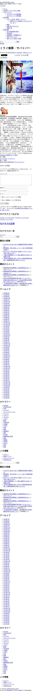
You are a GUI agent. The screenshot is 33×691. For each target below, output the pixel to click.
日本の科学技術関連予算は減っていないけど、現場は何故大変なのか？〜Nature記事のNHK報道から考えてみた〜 (17, 280)
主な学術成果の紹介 (13, 31)
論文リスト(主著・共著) (14, 38)
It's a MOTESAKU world (7, 2)
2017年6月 (6, 329)
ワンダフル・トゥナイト (7, 158)
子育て (5, 426)
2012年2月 (6, 392)
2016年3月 (6, 340)
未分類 (2, 43)
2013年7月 (6, 370)
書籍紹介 (6, 431)
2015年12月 (6, 343)
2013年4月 (6, 375)
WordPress (10, 690)
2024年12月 (6, 298)
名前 (2, 187)
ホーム (5, 9)
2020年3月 (6, 308)
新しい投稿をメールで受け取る (11, 200)
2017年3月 (6, 333)
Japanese (5, 405)
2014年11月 (6, 356)
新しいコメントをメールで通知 (11, 197)
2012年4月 (6, 390)
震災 (4, 447)
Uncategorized (7, 407)
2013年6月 (6, 371)
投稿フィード (7, 456)
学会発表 (9, 33)
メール (3, 190)
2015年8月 (6, 349)
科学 (4, 445)
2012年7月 (6, 389)
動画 (8, 24)
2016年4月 (6, 338)
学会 (4, 427)
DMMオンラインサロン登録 (11, 10)
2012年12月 (6, 382)
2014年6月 (6, 359)
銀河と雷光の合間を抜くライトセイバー (12, 162)
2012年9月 (6, 387)
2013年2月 (6, 378)
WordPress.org (7, 459)
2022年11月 (6, 301)
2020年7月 (6, 307)
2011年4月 (6, 397)
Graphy (20, 690)
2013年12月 (6, 366)
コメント (3, 174)
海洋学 (5, 441)
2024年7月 (6, 300)
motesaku (5, 273)
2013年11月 (6, 368)
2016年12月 (6, 335)
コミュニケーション (9, 412)
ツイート (2, 234)
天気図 (5, 424)
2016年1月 (6, 342)
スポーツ (6, 415)
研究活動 (6, 30)
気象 (4, 438)
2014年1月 (6, 364)
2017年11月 (6, 324)
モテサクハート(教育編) (14, 16)
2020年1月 (6, 310)
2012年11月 (6, 383)
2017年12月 (6, 322)
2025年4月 (6, 296)
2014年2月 (6, 363)
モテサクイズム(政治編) (14, 14)
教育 (4, 429)
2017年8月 (6, 326)
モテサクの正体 (7, 223)
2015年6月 (6, 352)
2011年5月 (6, 396)
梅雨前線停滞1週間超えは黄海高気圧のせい (16, 268)
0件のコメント (27, 52)
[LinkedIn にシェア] (27, 55)
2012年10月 (6, 385)
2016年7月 (6, 336)
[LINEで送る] (3, 57)
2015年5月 (6, 354)
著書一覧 (9, 28)
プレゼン (6, 417)
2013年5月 (6, 373)
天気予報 (6, 422)
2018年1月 (6, 321)
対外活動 (6, 17)
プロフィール (7, 12)
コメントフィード (8, 458)
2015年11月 (6, 345)
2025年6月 (6, 294)
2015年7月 (6, 350)
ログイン (6, 454)
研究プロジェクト (12, 36)
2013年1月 (6, 380)
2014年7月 (6, 357)
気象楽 (5, 440)
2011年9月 (6, 394)
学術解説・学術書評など (14, 35)
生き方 (5, 443)
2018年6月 (6, 317)
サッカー (6, 413)
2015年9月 (6, 347)
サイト (2, 194)
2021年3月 (6, 303)
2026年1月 (6, 293)
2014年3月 (6, 361)
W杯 (4, 408)
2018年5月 (6, 319)
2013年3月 (6, 376)
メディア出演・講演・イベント (16, 19)
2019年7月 (6, 312)
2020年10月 (6, 305)
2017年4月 (6, 331)
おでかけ (6, 410)
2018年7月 (6, 315)
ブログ (5, 419)
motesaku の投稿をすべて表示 (9, 155)
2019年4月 (6, 314)
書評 (4, 433)
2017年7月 (6, 328)
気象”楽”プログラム (13, 26)
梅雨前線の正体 (8, 436)
